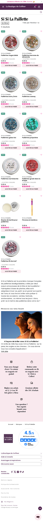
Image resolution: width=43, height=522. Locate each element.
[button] (35, 6)
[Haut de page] (40, 508)
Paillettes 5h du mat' (9, 261)
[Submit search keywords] (41, 12)
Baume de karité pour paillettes (9, 221)
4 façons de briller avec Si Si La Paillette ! (21, 341)
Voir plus (4, 351)
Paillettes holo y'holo (9, 97)
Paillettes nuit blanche (9, 179)
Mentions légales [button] (6, 480)
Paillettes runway (28, 97)
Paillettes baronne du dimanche (30, 56)
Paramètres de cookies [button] (8, 497)
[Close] (41, 1)
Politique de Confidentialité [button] (10, 484)
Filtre (6, 23)
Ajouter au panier (11, 65)
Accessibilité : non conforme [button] (10, 489)
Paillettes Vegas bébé (9, 55)
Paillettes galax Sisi (8, 138)
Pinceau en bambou (29, 220)
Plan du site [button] (5, 493)
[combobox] (19, 12)
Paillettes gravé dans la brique (31, 179)
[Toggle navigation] (3, 6)
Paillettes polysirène (30, 138)
